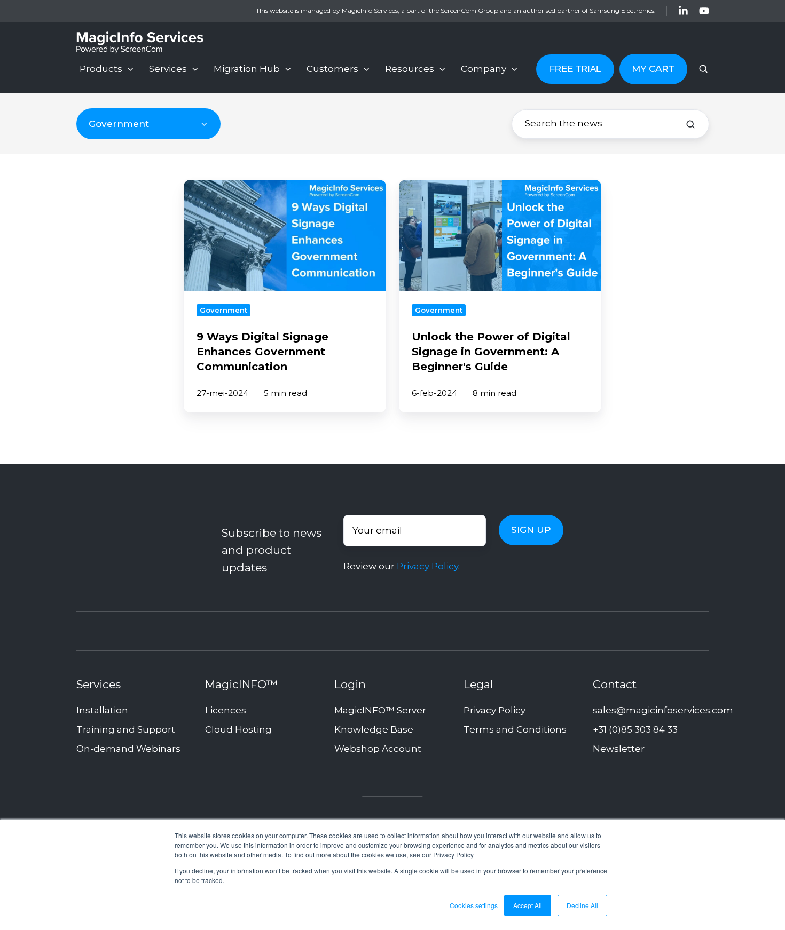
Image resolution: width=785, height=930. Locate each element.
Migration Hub (247, 68)
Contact (615, 684)
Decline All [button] (582, 905)
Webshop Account (377, 748)
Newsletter (619, 748)
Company (483, 68)
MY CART (653, 68)
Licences (225, 710)
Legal (478, 684)
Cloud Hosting (238, 729)
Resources (409, 68)
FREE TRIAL (575, 69)
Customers (332, 68)
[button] (703, 68)
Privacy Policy (427, 566)
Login (350, 684)
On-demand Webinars (128, 748)
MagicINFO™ (241, 684)
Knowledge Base (373, 729)
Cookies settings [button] (474, 905)
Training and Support (125, 729)
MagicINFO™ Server (380, 710)
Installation (102, 710)
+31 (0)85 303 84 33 (635, 729)
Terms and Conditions (515, 729)
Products (101, 68)
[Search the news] (690, 124)
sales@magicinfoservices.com (663, 710)
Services (168, 68)
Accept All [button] (527, 905)
